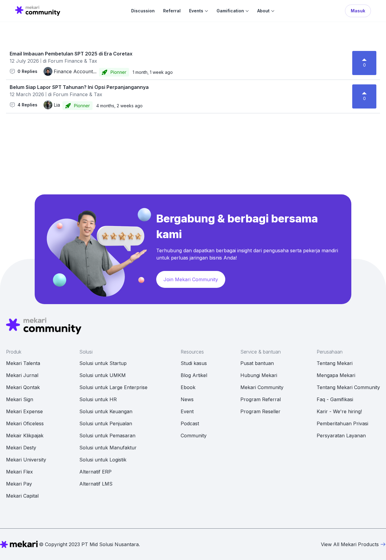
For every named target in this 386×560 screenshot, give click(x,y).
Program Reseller (260, 411)
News (187, 399)
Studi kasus (194, 363)
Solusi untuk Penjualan (105, 423)
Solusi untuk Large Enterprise (113, 387)
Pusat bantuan (257, 363)
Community (194, 436)
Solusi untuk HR (98, 399)
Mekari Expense (24, 411)
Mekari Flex (19, 472)
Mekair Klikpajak (24, 436)
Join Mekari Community (190, 279)
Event (187, 411)
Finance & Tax (81, 61)
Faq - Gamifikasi (335, 399)
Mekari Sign (19, 399)
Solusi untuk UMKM (102, 375)
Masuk (358, 10)
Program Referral (260, 399)
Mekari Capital (22, 496)
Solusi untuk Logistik (102, 460)
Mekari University (26, 460)
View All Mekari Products (350, 544)
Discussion (143, 11)
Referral (172, 11)
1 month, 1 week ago (153, 72)
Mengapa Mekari (336, 375)
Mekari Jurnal (22, 375)
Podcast (190, 423)
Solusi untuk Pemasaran (107, 436)
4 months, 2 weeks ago (119, 105)
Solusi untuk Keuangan (105, 411)
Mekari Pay (19, 484)
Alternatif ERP (95, 472)
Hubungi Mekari (258, 375)
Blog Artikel (194, 375)
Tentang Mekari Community (348, 387)
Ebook (188, 387)
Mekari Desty (21, 448)
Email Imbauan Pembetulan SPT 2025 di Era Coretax (71, 54)
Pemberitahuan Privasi (342, 423)
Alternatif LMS (95, 484)
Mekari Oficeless (25, 423)
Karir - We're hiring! (339, 411)
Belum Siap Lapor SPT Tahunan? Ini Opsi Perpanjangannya (79, 87)
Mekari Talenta (23, 363)
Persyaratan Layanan (341, 436)
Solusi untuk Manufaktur (108, 448)
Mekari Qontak (23, 387)
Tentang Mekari (335, 363)
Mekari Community (261, 387)
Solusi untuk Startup (103, 363)
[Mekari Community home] (37, 11)
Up (364, 56)
